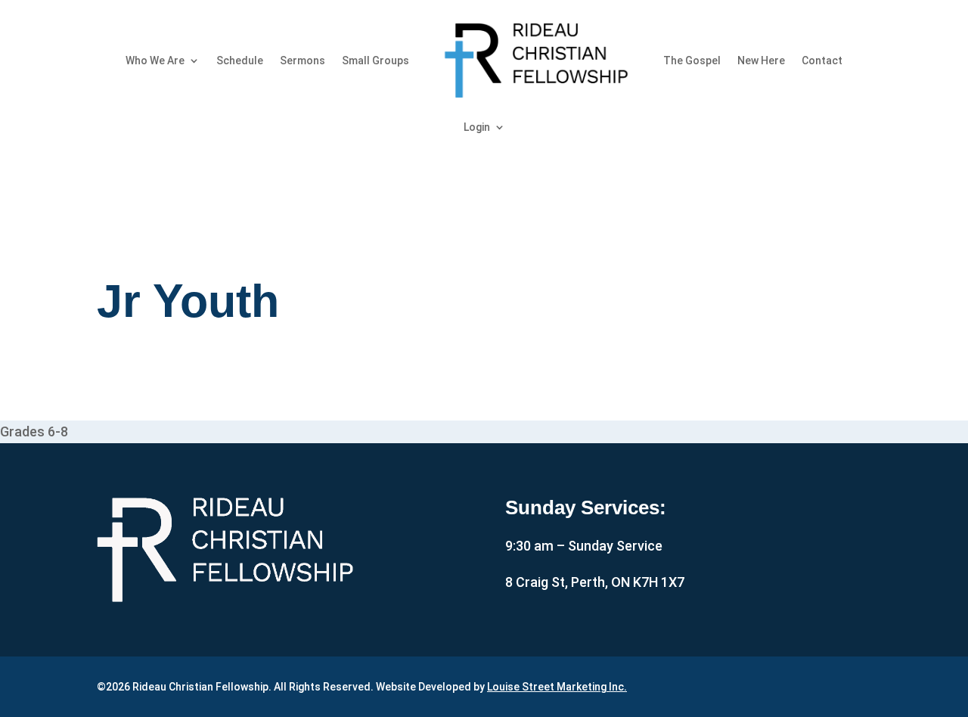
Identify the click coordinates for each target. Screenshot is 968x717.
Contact (822, 60)
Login (477, 127)
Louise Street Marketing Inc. (557, 687)
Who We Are (155, 60)
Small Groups (375, 60)
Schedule (239, 60)
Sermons (302, 60)
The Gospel (692, 60)
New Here (761, 60)
